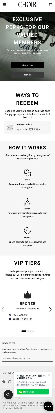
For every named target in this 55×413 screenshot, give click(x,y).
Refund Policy (43, 403)
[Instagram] (9, 381)
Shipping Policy (26, 403)
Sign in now (27, 65)
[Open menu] (7, 4)
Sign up (27, 75)
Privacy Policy (10, 405)
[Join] (50, 358)
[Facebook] (3, 381)
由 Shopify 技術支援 (12, 408)
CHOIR (8, 403)
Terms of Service (29, 405)
